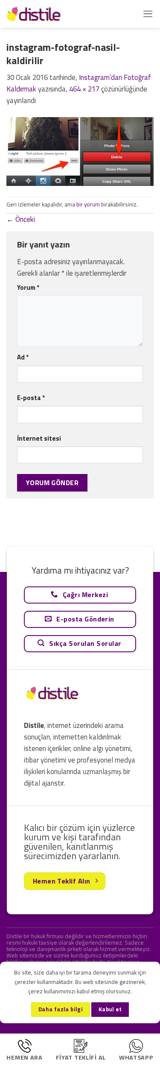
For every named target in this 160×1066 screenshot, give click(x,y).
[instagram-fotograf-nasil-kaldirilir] (80, 150)
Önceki (20, 219)
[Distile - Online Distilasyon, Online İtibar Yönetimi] (49, 14)
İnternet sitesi (39, 438)
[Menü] (148, 14)
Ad (23, 357)
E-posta (31, 398)
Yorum (28, 287)
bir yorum (88, 204)
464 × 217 (84, 88)
